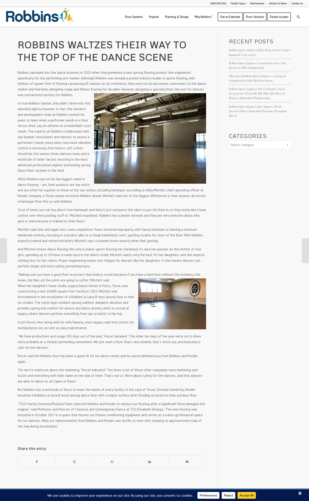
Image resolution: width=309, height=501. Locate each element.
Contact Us (297, 3)
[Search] (298, 17)
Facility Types (238, 3)
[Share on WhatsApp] (112, 462)
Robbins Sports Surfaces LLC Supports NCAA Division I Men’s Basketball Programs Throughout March (258, 110)
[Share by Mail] (187, 462)
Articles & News (278, 3)
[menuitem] (238, 3)
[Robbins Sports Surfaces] (40, 17)
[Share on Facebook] (36, 462)
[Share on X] (74, 462)
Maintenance (257, 3)
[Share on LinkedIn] (149, 462)
